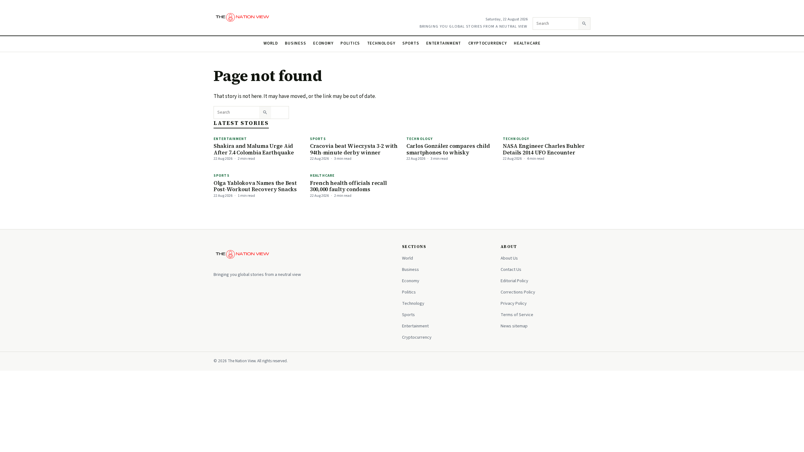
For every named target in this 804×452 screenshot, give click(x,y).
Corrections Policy (518, 292)
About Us (509, 258)
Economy (323, 43)
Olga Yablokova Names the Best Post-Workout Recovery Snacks (255, 186)
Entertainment (443, 43)
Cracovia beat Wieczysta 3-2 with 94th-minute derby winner (354, 149)
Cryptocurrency (487, 43)
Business (295, 43)
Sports (410, 43)
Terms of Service (517, 314)
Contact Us (511, 269)
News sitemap (514, 326)
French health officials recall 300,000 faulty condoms (348, 186)
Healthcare (527, 43)
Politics (350, 43)
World (270, 43)
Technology (381, 43)
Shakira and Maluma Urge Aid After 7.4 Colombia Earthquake (254, 149)
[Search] (584, 24)
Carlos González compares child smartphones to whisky (448, 149)
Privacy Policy (514, 303)
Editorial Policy (514, 280)
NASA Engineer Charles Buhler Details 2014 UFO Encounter (544, 149)
